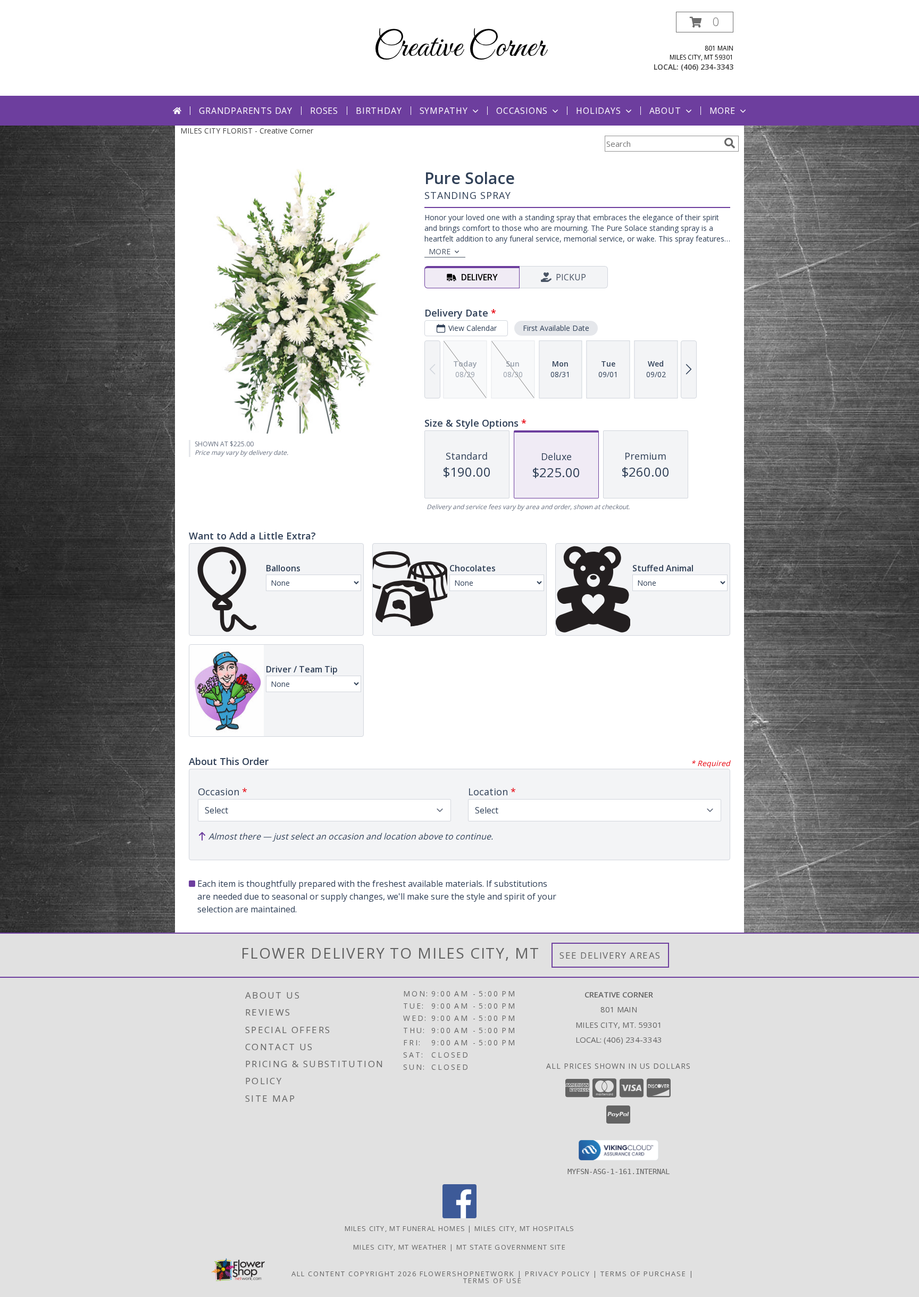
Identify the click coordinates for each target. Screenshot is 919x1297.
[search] (729, 143)
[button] (704, 22)
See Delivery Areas (610, 955)
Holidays (598, 111)
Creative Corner (459, 48)
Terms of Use (492, 1280)
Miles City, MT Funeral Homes (405, 1228)
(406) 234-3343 (707, 67)
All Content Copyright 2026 (354, 1273)
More (722, 111)
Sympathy (444, 111)
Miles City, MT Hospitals (524, 1228)
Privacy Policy (557, 1273)
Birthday (379, 111)
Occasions (522, 111)
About (665, 111)
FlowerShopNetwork (467, 1273)
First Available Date (556, 328)
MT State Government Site (511, 1247)
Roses (324, 111)
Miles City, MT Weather (400, 1247)
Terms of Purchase (643, 1273)
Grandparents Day (246, 111)
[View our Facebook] (459, 1215)
